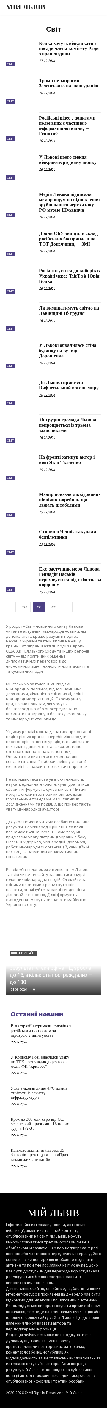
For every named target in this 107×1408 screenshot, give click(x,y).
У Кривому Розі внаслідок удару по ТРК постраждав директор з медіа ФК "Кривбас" (40, 1062)
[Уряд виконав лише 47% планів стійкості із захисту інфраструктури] (85, 1096)
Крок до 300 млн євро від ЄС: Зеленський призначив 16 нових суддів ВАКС (40, 1124)
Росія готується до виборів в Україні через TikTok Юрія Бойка (69, 276)
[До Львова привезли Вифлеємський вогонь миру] (20, 391)
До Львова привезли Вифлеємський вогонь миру (69, 385)
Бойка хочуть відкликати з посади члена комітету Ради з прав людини (69, 49)
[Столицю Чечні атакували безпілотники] (20, 540)
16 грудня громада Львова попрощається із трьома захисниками (67, 425)
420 (24, 607)
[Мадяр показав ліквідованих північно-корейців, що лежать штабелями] (20, 503)
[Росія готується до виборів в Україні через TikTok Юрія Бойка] (20, 279)
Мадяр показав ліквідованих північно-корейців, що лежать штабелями (70, 500)
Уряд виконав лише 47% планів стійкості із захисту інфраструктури (39, 1093)
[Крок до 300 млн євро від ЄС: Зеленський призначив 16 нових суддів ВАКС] (85, 1127)
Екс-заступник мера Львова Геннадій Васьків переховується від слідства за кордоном (70, 577)
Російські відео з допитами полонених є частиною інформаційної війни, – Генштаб (67, 126)
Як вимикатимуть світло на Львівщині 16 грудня (69, 310)
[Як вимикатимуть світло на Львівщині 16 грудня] (20, 316)
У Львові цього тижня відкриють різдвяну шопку (68, 159)
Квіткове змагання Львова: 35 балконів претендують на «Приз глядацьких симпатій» (39, 1155)
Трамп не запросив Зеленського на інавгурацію (68, 83)
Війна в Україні (23, 953)
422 (54, 607)
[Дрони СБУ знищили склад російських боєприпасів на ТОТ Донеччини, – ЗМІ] (20, 242)
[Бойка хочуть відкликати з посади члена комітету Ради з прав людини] (20, 52)
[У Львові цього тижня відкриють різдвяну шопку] (20, 166)
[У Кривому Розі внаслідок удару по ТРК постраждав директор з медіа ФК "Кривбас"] (85, 1065)
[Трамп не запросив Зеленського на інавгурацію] (20, 89)
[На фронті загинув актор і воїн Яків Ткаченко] (20, 466)
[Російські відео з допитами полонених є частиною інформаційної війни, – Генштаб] (20, 126)
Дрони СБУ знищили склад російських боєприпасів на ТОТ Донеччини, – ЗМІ (68, 239)
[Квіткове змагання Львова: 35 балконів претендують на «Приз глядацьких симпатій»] (85, 1158)
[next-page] (68, 607)
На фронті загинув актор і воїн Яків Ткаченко (67, 459)
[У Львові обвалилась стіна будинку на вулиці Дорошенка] (20, 354)
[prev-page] (11, 607)
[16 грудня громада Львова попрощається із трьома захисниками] (20, 428)
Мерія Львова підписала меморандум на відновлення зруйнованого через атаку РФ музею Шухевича (69, 202)
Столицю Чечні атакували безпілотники (67, 534)
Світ (10, 64)
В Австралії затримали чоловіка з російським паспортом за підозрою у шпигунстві (41, 1031)
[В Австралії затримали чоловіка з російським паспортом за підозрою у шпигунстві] (85, 1034)
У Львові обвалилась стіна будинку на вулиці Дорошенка (67, 350)
